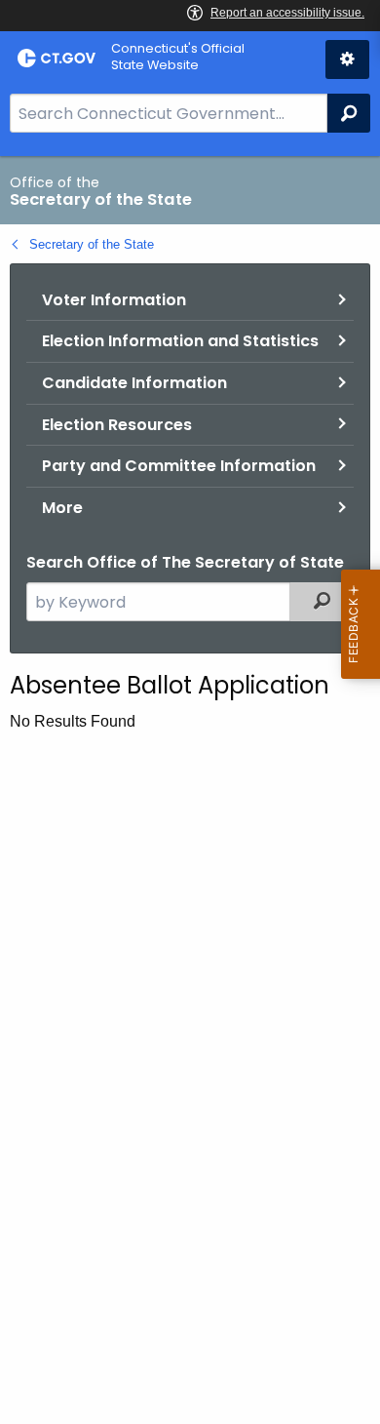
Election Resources (117, 425)
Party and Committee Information (179, 466)
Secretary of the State (91, 244)
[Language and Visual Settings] (347, 59)
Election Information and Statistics (180, 341)
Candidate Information (134, 383)
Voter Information (114, 300)
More (62, 507)
